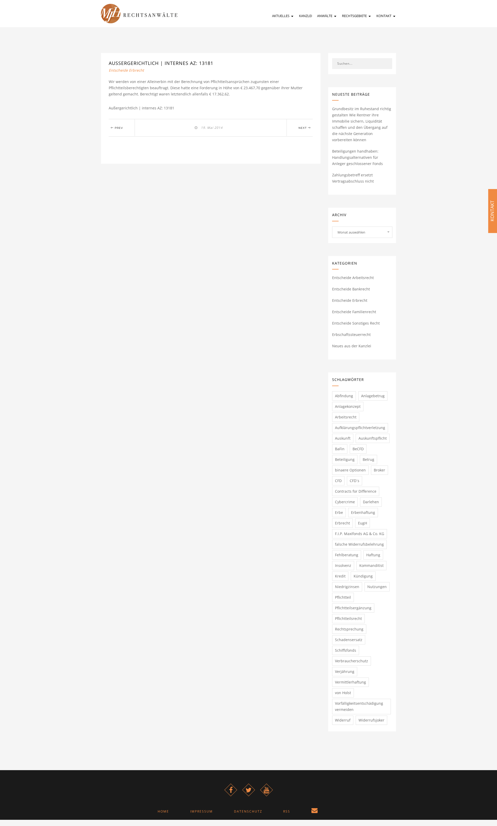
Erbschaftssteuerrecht (351, 334)
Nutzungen (377, 586)
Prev (118, 128)
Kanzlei (305, 15)
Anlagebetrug (373, 395)
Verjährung (344, 671)
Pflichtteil (343, 597)
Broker (379, 470)
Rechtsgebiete (355, 15)
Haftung (373, 554)
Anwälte (325, 15)
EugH (362, 523)
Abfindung (344, 395)
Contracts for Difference (355, 491)
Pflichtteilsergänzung (353, 607)
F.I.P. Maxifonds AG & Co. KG (359, 533)
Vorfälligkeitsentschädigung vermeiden (359, 706)
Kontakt (384, 15)
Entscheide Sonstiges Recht (356, 323)
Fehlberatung (346, 554)
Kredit (340, 576)
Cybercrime (345, 501)
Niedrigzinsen (347, 586)
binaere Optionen (350, 470)
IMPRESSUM (201, 811)
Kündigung (363, 576)
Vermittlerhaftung (350, 682)
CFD (338, 480)
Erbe (339, 512)
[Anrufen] (339, 811)
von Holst (343, 692)
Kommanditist (371, 565)
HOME (163, 811)
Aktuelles (281, 15)
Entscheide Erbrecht (126, 70)
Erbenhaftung (363, 512)
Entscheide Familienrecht (354, 311)
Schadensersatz (348, 639)
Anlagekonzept (348, 406)
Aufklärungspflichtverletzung (360, 427)
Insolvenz (343, 565)
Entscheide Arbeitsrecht (353, 277)
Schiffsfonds (345, 650)
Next (303, 128)
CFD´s (354, 480)
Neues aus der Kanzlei (351, 345)
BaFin (340, 448)
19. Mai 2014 (211, 127)
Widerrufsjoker (371, 720)
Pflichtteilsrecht (348, 618)
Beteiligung (345, 459)
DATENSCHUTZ (248, 811)
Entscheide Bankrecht (351, 289)
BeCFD (358, 448)
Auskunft (342, 438)
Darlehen (371, 501)
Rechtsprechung (349, 629)
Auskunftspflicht (373, 438)
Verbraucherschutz (351, 660)
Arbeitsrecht (345, 417)
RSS (286, 811)
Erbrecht (342, 523)
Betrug (368, 459)
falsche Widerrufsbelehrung (359, 544)
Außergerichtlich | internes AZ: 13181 (161, 63)
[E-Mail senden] (315, 811)
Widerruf (342, 720)
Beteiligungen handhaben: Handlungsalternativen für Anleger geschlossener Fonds (357, 157)
